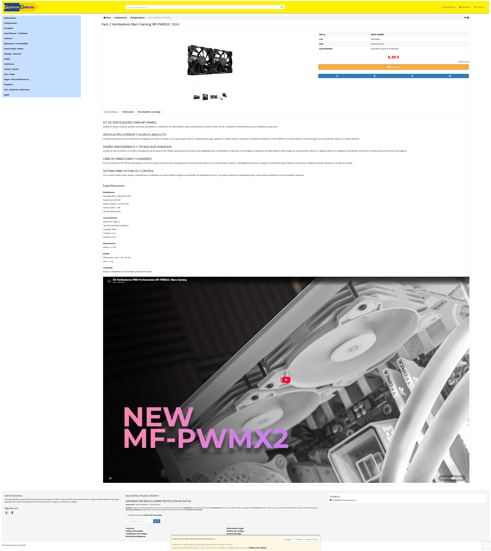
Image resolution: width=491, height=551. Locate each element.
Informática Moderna (135, 536)
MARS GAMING (377, 34)
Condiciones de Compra (136, 533)
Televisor (8, 38)
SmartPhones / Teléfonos (16, 33)
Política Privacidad (134, 531)
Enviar (156, 521)
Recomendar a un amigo (149, 112)
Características (111, 112)
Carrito (480, 7)
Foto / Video (9, 74)
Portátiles (8, 28)
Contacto (465, 7)
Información (128, 112)
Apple (6, 94)
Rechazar (298, 539)
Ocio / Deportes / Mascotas (16, 89)
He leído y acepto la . (145, 515)
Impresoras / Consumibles (16, 43)
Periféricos (9, 64)
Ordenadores (10, 18)
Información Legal (235, 528)
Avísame (395, 67)
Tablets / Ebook (11, 69)
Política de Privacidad (194, 510)
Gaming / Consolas (12, 54)
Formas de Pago (234, 533)
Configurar (288, 539)
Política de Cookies (257, 548)
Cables (7, 59)
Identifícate (449, 7)
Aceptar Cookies (311, 539)
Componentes (10, 23)
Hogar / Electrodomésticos (16, 79)
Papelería (8, 84)
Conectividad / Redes (13, 48)
